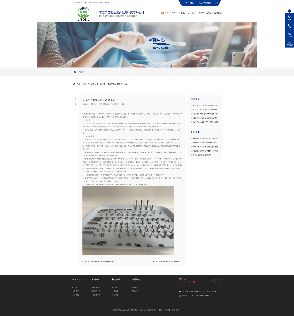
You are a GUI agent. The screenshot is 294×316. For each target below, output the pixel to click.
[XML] (154, 310)
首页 (78, 84)
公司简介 (75, 287)
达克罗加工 (96, 291)
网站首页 (165, 13)
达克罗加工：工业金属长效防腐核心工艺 (205, 106)
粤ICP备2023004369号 (172, 310)
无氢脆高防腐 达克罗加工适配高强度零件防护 (205, 114)
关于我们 (173, 13)
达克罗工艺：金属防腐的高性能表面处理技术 (205, 110)
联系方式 (135, 287)
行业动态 (115, 291)
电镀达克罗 (96, 295)
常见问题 (94, 84)
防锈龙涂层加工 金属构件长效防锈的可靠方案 (205, 151)
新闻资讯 (209, 13)
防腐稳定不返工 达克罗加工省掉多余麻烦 (205, 118)
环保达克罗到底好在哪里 (202, 155)
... (92, 298)
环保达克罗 (96, 287)
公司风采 (200, 13)
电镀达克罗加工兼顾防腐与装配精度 (205, 143)
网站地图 (135, 291)
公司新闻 (115, 287)
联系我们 (218, 13)
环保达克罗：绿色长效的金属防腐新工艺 (205, 139)
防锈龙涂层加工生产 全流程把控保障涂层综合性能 (205, 122)
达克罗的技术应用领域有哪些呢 (102, 261)
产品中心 (182, 13)
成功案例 (191, 13)
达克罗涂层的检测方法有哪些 (169, 261)
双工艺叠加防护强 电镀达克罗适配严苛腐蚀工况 (205, 147)
